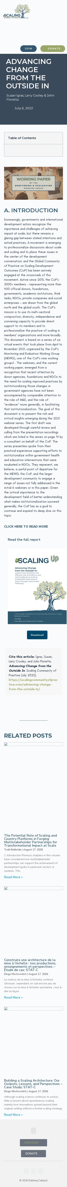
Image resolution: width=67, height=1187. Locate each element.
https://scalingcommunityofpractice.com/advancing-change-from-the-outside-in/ (33, 684)
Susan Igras (15, 95)
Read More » (13, 877)
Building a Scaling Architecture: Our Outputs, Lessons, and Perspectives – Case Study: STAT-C (33, 1083)
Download (37, 634)
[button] (58, 36)
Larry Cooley (34, 95)
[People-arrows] (40, 1171)
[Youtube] (33, 1171)
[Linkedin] (26, 1171)
